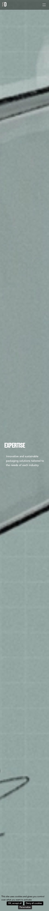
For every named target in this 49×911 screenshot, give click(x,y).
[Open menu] (44, 5)
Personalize (25, 907)
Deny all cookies (34, 903)
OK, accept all (15, 903)
